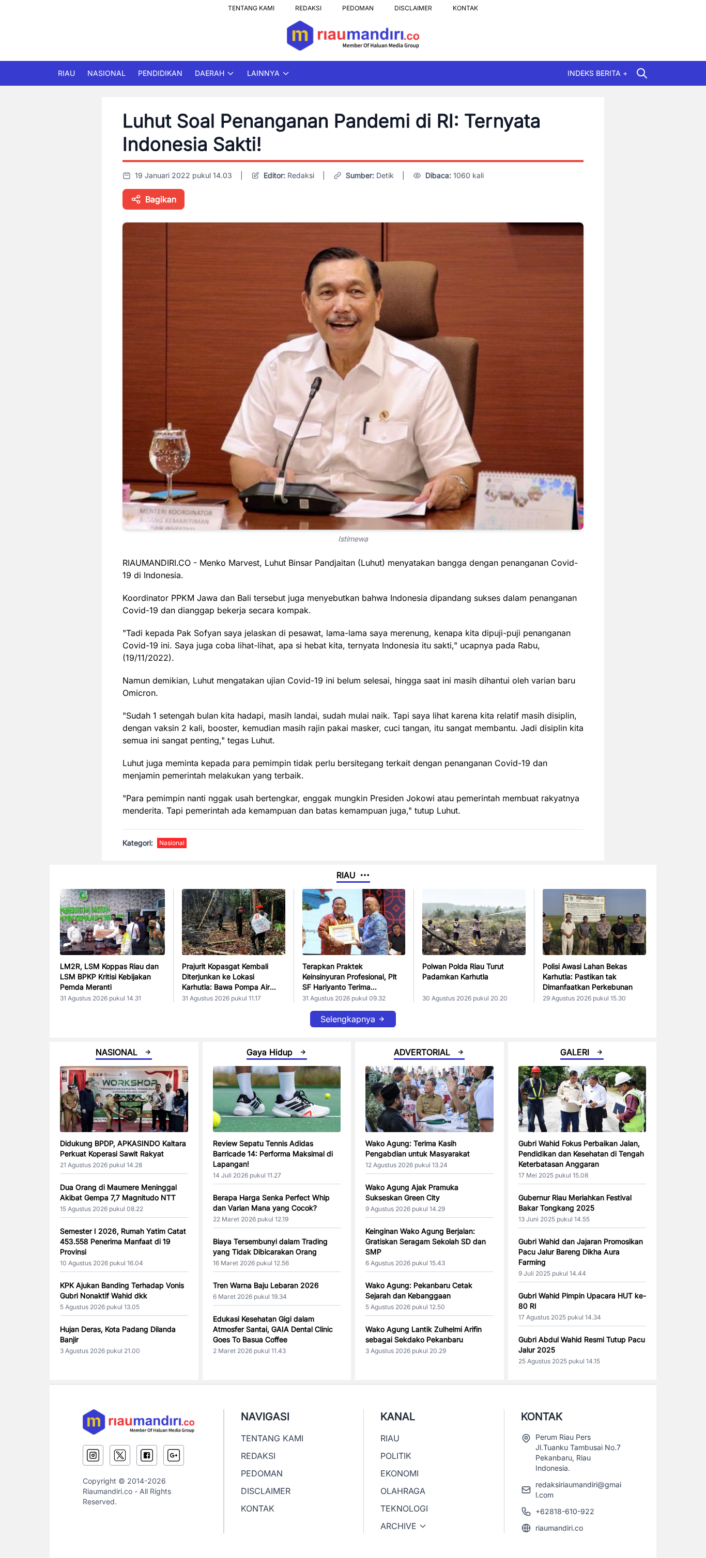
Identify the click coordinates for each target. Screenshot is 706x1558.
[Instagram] (93, 1455)
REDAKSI (308, 5)
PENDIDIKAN (160, 73)
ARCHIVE (398, 1526)
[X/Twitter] (120, 1455)
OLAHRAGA (402, 1491)
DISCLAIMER (413, 5)
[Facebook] (146, 1455)
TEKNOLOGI (404, 1508)
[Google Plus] (173, 1455)
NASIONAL (106, 73)
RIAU (66, 73)
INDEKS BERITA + (597, 73)
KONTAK (465, 5)
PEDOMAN (358, 5)
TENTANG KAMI (251, 5)
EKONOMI (399, 1473)
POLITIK (395, 1456)
